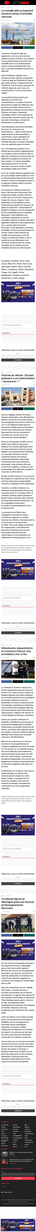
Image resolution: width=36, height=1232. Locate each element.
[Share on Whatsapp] (29, 47)
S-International (29, 1133)
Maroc (15, 1144)
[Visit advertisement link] (18, 291)
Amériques (4, 1129)
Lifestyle (15, 1140)
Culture (3, 1133)
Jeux (14, 1133)
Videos (27, 1144)
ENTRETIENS (4, 1138)
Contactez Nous (7, 1192)
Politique (27, 1129)
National (27, 1127)
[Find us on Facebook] (1, 1187)
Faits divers (4, 1145)
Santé (26, 1135)
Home (2, 7)
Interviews (16, 1131)
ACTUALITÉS (9, 7)
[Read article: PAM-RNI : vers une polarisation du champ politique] (4, 1154)
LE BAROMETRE (17, 1135)
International (16, 1127)
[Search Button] (34, 2)
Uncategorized (29, 1142)
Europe (3, 1143)
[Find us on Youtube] (7, 1187)
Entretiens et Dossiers (4, 1140)
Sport (26, 1138)
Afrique (3, 1127)
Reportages (28, 1131)
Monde (15, 1146)
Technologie (28, 1140)
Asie (2, 1131)
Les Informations (18, 1138)
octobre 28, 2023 (5, 20)
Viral (26, 1146)
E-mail (18, 353)
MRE (26, 1125)
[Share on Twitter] (18, 47)
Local (14, 1142)
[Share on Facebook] (6, 47)
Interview (15, 1129)
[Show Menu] (2, 2)
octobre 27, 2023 (5, 385)
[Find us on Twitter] (4, 1187)
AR (7, 2)
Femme (15, 1125)
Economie (4, 1135)
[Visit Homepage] (21, 2)
